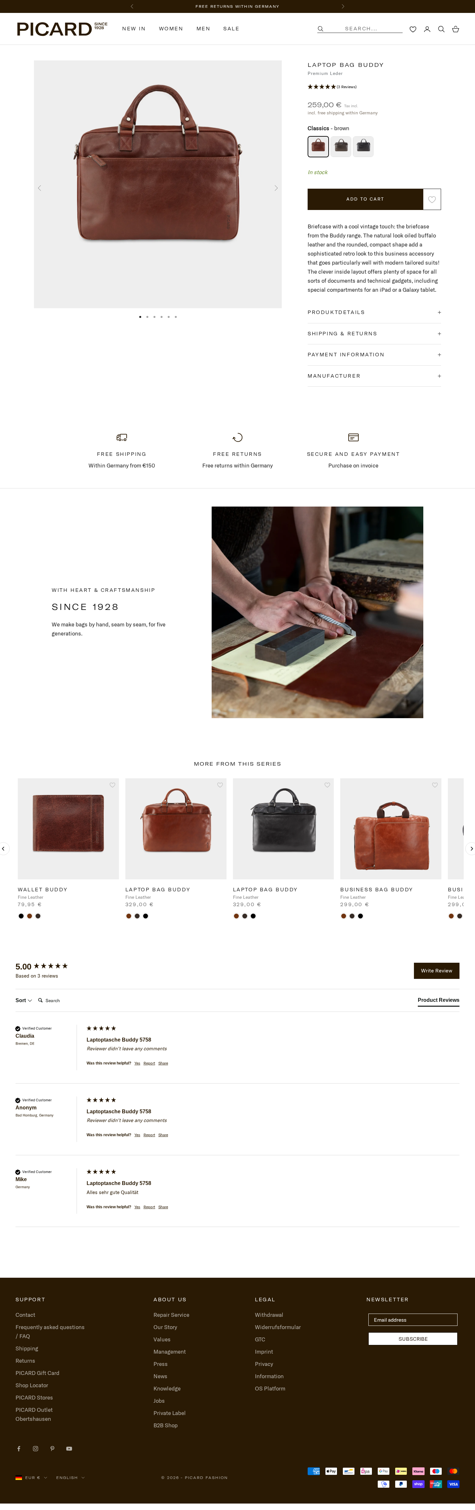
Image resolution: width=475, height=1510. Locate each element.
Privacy (264, 1363)
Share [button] (163, 1063)
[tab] (438, 1001)
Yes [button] (137, 1063)
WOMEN (171, 29)
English (67, 1477)
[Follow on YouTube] (69, 1448)
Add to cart (365, 199)
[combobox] (366, 29)
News (160, 1376)
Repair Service (171, 1314)
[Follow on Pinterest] (52, 1448)
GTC (260, 1339)
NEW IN (134, 29)
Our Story (165, 1327)
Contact (25, 1314)
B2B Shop (165, 1425)
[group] (49, 966)
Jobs (159, 1400)
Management (169, 1351)
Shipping (27, 1348)
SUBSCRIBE (413, 1339)
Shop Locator (32, 1385)
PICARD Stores (34, 1397)
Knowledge (167, 1388)
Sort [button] (21, 1000)
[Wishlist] (413, 29)
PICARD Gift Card (37, 1372)
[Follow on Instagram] (35, 1448)
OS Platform (270, 1388)
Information (269, 1376)
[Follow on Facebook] (19, 1448)
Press (160, 1363)
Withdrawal (269, 1314)
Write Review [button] (436, 970)
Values (162, 1339)
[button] (374, 86)
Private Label (169, 1413)
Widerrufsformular (278, 1327)
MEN (203, 29)
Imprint (264, 1351)
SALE (231, 29)
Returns (25, 1360)
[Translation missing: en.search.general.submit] (320, 29)
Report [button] (149, 1063)
